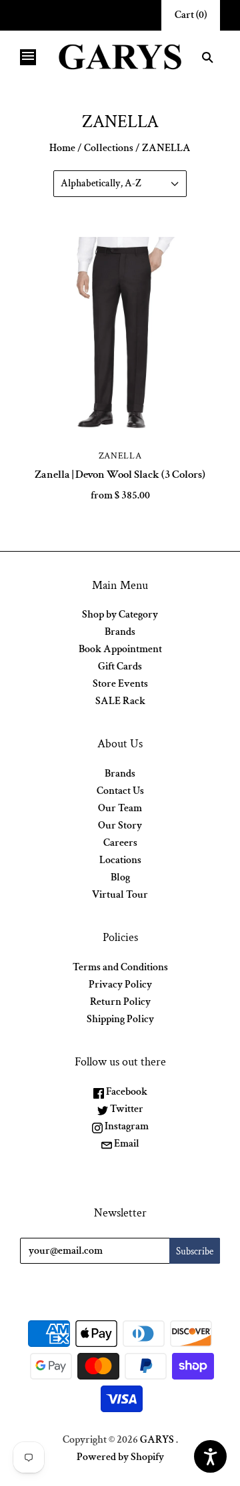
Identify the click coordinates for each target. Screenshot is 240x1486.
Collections (108, 148)
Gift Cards (120, 666)
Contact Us (120, 791)
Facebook (125, 1092)
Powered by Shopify (120, 1457)
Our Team (120, 808)
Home (62, 148)
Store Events (120, 684)
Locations (120, 860)
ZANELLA (120, 456)
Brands (120, 632)
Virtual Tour (120, 895)
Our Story (120, 826)
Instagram (126, 1126)
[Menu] (28, 57)
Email (125, 1144)
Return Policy (120, 1002)
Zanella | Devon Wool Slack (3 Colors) (120, 474)
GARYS (157, 1440)
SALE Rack (120, 701)
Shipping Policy (120, 1019)
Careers (120, 843)
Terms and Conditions (120, 967)
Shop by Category (120, 615)
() (191, 15)
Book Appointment (120, 649)
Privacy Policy (120, 985)
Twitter (125, 1109)
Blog (120, 877)
